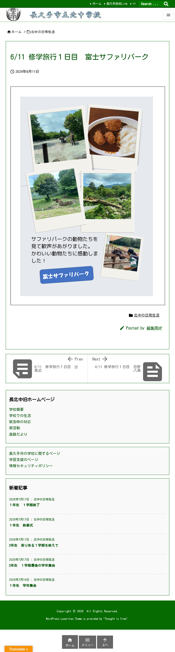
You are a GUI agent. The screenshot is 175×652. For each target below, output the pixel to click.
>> (134, 3)
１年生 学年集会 (22, 585)
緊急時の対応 (20, 422)
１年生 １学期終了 (24, 505)
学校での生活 (20, 415)
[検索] (166, 4)
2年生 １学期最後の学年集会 (32, 565)
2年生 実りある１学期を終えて (34, 545)
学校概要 (16, 409)
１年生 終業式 (21, 525)
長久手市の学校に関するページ (34, 453)
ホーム (97, 3)
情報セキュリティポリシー (31, 466)
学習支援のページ (23, 459)
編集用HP (154, 328)
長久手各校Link (117, 3)
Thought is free (115, 618)
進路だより (18, 434)
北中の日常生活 (43, 32)
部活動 (14, 428)
